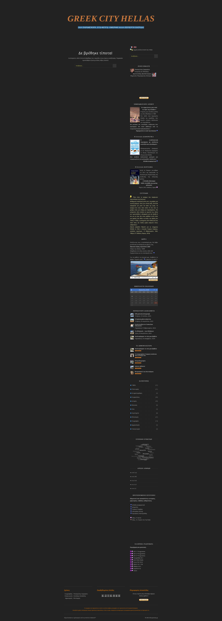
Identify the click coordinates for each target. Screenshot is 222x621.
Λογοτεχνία (135, 413)
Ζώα (133, 409)
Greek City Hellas (111, 18)
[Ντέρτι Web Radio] (130, 559)
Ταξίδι (134, 385)
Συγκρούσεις (136, 397)
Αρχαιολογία (135, 425)
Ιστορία (134, 401)
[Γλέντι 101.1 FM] (130, 564)
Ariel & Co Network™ (90, 617)
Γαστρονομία (136, 429)
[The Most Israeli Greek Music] (130, 570)
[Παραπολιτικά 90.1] (130, 557)
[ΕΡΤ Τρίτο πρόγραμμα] (130, 555)
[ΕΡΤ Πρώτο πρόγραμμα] (130, 551)
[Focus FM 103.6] (130, 562)
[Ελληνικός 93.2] (130, 566)
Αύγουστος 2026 (144, 290)
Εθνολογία (135, 417)
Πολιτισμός (135, 389)
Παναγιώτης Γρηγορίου (80, 594)
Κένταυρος (76, 598)
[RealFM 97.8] (130, 568)
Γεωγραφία (135, 421)
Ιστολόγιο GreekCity (79, 596)
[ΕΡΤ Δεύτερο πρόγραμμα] (130, 553)
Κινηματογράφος (137, 393)
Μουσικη (134, 405)
